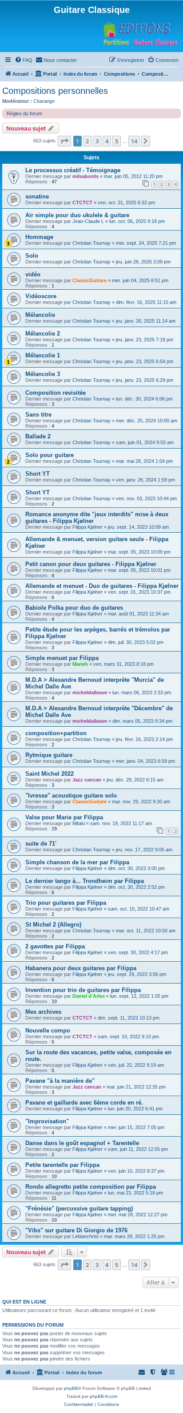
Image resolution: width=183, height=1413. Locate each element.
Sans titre (38, 414)
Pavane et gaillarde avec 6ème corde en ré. (84, 1102)
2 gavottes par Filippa (55, 946)
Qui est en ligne (24, 1301)
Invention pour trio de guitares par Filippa (83, 990)
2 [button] (87, 141)
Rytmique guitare (48, 755)
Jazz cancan (86, 779)
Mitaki (78, 823)
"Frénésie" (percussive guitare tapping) (79, 1208)
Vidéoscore (40, 296)
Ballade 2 (38, 436)
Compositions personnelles (55, 91)
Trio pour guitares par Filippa (65, 902)
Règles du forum (24, 113)
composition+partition (56, 733)
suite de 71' (40, 843)
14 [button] (134, 141)
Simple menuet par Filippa (62, 658)
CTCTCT (82, 202)
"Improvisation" (47, 1121)
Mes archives (43, 1011)
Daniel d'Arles (88, 996)
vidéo (32, 274)
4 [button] (106, 141)
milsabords (85, 176)
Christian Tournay (91, 243)
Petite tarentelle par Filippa (62, 1165)
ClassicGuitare (89, 280)
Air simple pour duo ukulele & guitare (77, 215)
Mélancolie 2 (42, 333)
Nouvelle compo (47, 1030)
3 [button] (97, 141)
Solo (31, 255)
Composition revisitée (55, 392)
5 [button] (116, 141)
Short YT (37, 473)
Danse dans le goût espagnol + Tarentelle (82, 1143)
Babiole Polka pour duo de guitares (74, 607)
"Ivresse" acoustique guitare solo (71, 795)
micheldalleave (89, 692)
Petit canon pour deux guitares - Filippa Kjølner (90, 564)
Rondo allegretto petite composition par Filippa (90, 1186)
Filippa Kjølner (87, 527)
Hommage (39, 237)
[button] (64, 141)
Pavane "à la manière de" (60, 1080)
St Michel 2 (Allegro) (53, 924)
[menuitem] (23, 60)
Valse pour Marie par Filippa (64, 817)
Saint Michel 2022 (49, 773)
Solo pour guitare (49, 455)
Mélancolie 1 (42, 355)
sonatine (37, 196)
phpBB (71, 1388)
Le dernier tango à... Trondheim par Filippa (84, 881)
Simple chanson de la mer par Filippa (77, 862)
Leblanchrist (85, 1236)
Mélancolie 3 (42, 374)
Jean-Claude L (88, 221)
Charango (44, 101)
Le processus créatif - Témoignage (72, 170)
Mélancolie (40, 315)
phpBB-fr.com (103, 1396)
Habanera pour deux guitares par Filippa (80, 968)
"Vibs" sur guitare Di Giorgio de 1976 (76, 1230)
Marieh (80, 664)
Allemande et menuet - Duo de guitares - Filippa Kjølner (102, 586)
